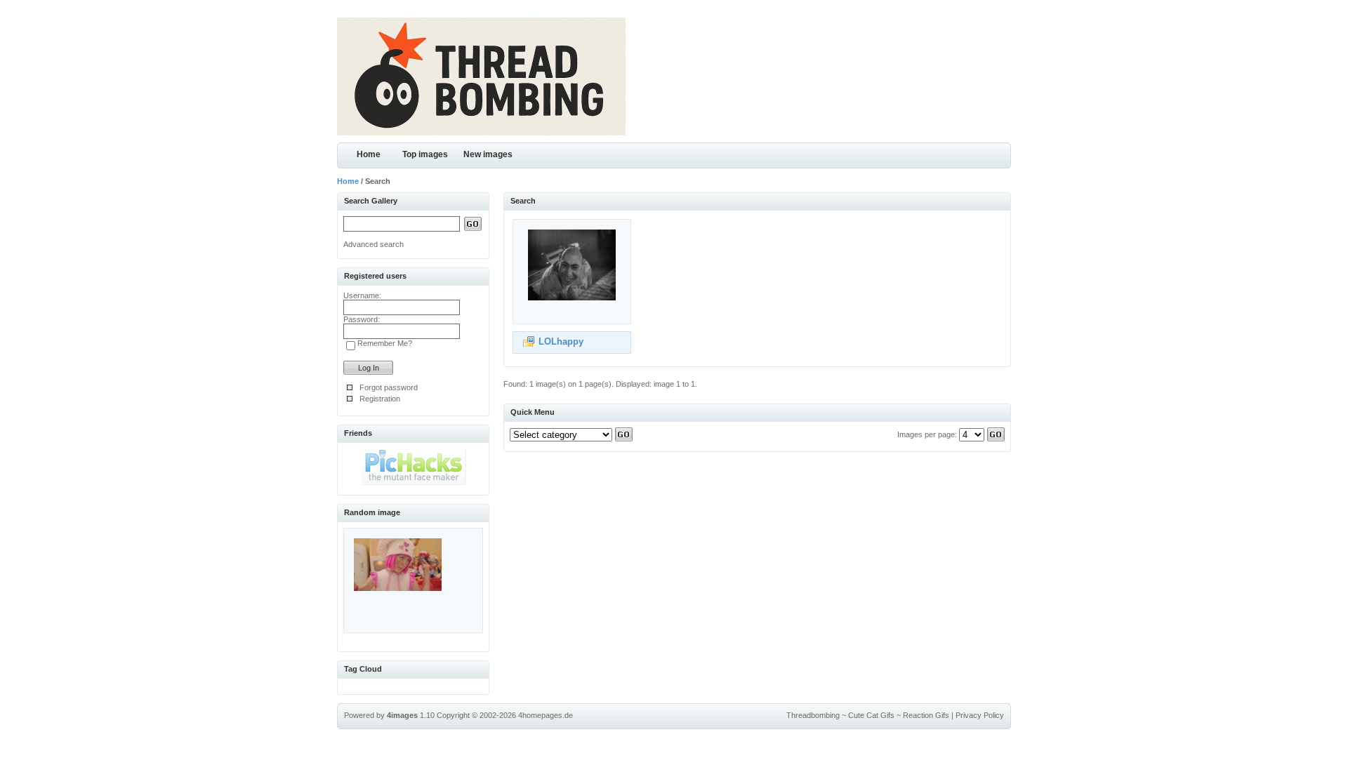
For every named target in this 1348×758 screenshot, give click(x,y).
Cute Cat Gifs (871, 715)
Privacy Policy (980, 715)
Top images (425, 154)
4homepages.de (545, 715)
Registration (379, 398)
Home (369, 154)
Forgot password (388, 387)
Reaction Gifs (926, 715)
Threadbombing (813, 715)
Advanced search (373, 244)
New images (488, 154)
